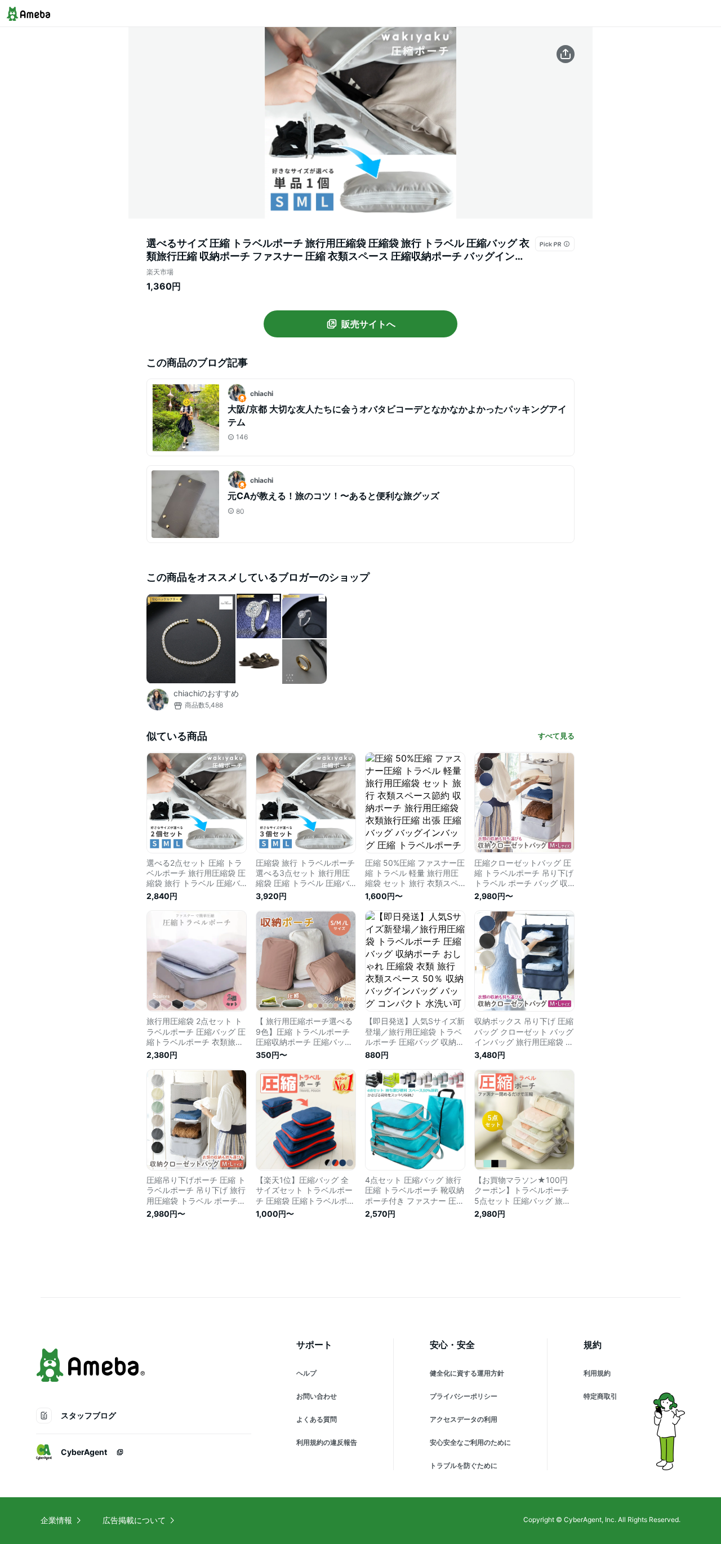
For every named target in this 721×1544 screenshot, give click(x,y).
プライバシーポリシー (463, 1396)
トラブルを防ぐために (463, 1465)
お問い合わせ (316, 1396)
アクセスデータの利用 (463, 1419)
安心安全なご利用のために (470, 1442)
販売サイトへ (368, 324)
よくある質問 (316, 1419)
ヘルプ (306, 1373)
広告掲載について (134, 1520)
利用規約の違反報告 (326, 1442)
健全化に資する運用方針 (467, 1373)
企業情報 (56, 1520)
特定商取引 (600, 1396)
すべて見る (556, 735)
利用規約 (597, 1373)
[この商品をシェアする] (566, 54)
